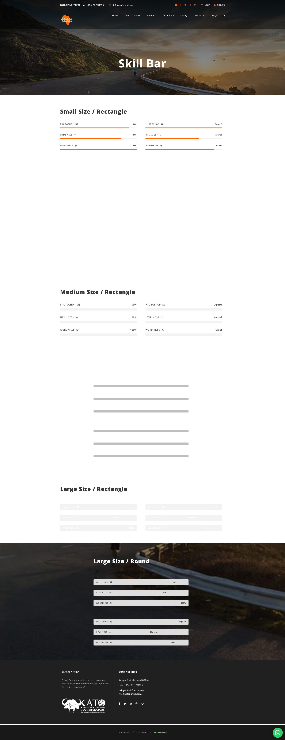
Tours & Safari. (132, 15)
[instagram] (195, 4)
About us (151, 15)
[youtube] (190, 4)
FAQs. (215, 15)
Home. (115, 15)
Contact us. (200, 15)
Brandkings (160, 732)
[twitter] (185, 4)
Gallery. (184, 15)
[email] (176, 4)
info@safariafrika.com (124, 5)
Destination (168, 15)
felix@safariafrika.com (130, 690)
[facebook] (180, 4)
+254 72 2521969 (95, 5)
